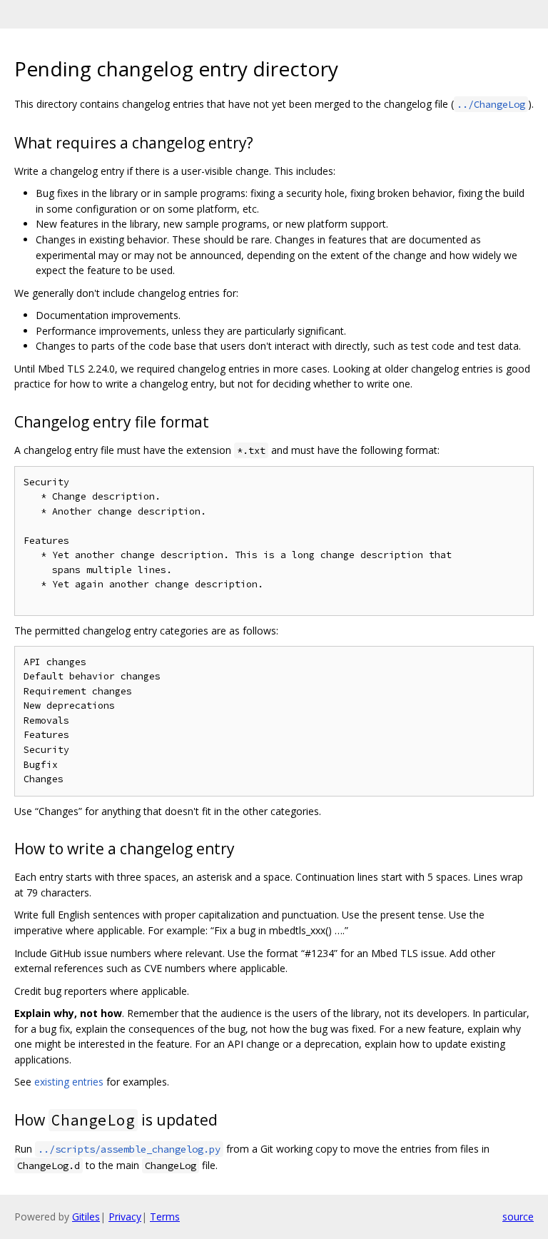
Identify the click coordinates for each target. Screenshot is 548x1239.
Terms (165, 1216)
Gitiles (86, 1216)
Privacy (124, 1216)
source (518, 1216)
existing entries (68, 1081)
